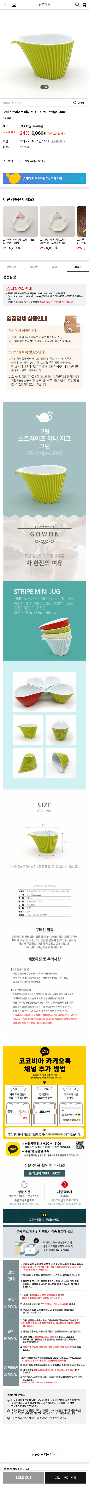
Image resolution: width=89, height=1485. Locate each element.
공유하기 (82, 102)
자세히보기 (57, 141)
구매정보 (33, 267)
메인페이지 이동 (14, 4)
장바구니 (84, 5)
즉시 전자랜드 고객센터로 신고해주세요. (58, 302)
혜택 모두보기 (56, 133)
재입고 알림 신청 (65, 1478)
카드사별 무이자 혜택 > (32, 161)
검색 (77, 5)
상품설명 (11, 267)
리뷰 (55, 267)
